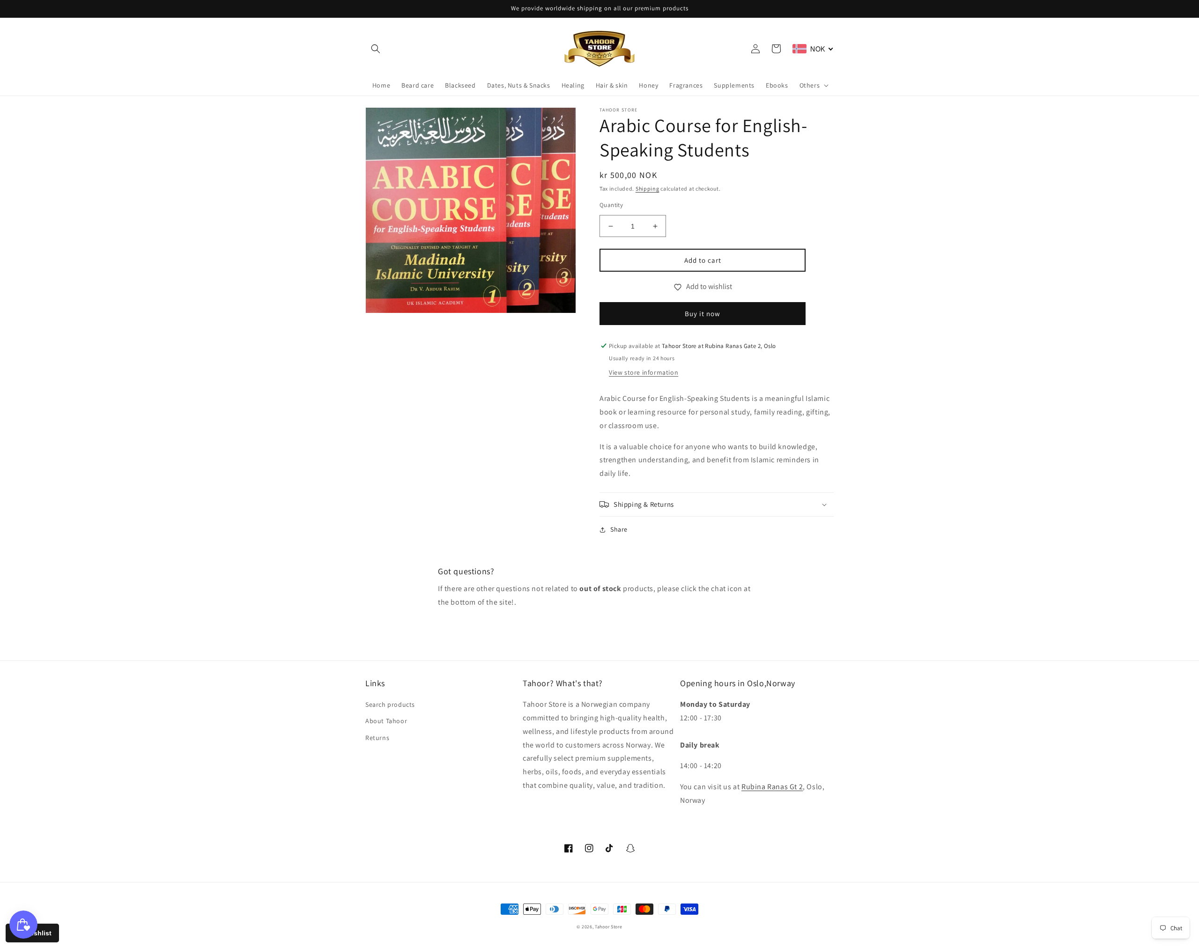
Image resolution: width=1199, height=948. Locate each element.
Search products (390, 704)
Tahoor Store (608, 927)
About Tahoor (386, 721)
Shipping (647, 188)
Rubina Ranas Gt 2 (772, 787)
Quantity (611, 205)
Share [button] (619, 529)
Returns (377, 737)
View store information (643, 372)
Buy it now (702, 313)
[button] (375, 48)
